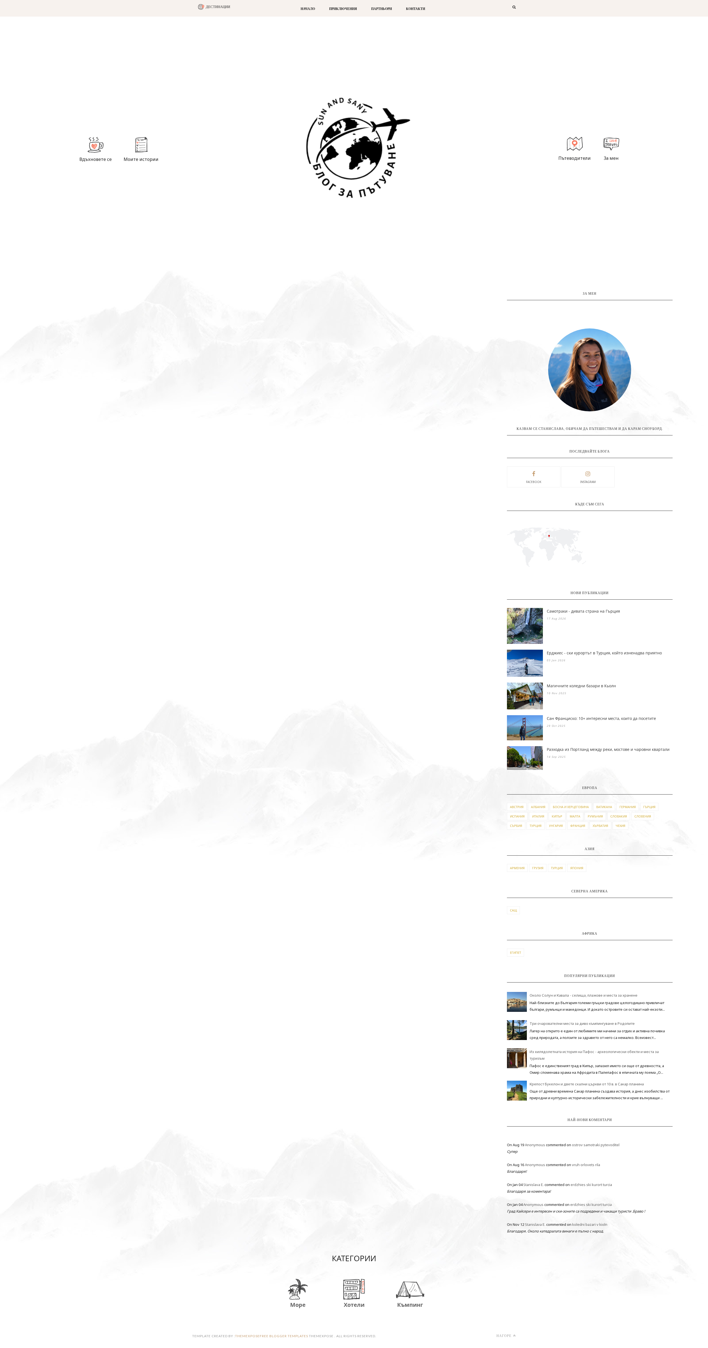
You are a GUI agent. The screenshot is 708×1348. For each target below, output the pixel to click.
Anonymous (535, 1144)
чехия (620, 826)
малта (575, 816)
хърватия (600, 826)
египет (515, 952)
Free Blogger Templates (284, 1336)
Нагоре (504, 1336)
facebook (533, 482)
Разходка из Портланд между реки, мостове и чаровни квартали (608, 749)
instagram (588, 482)
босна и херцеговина (571, 807)
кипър (557, 816)
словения (642, 816)
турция (536, 826)
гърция (649, 807)
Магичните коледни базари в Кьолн (581, 685)
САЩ (513, 910)
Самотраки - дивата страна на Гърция (583, 611)
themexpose (247, 1336)
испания (517, 816)
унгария (556, 826)
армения (517, 868)
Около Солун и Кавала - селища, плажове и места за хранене (583, 995)
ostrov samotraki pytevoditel (596, 1144)
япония (576, 868)
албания (538, 807)
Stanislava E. (533, 1184)
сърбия (516, 826)
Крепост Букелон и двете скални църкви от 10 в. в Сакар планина (587, 1083)
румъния (595, 816)
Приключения (343, 9)
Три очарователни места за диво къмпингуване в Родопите (582, 1023)
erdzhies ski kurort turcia (591, 1184)
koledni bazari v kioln (589, 1224)
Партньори (381, 9)
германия (628, 807)
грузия (537, 868)
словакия (618, 816)
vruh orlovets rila (586, 1164)
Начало (308, 9)
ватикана (604, 807)
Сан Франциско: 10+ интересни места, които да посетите (601, 718)
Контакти (415, 9)
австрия (517, 807)
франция (577, 826)
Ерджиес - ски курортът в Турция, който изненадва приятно (604, 652)
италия (538, 816)
